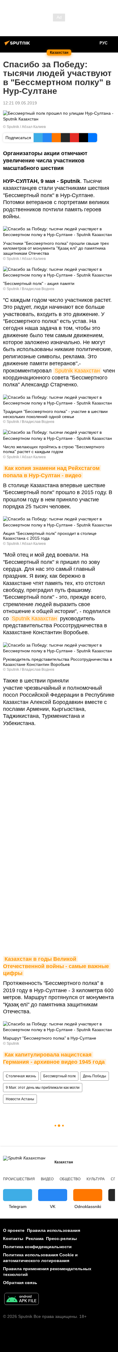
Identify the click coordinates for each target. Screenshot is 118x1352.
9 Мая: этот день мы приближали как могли (43, 1087)
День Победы (94, 1076)
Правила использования (53, 1230)
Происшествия (19, 1179)
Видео (47, 1179)
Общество (70, 1179)
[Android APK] (21, 1299)
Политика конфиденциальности (37, 1246)
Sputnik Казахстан (77, 371)
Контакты (13, 1238)
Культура (96, 1179)
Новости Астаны (20, 1099)
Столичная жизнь (21, 1076)
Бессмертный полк (59, 1076)
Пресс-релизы (61, 1238)
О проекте (14, 1230)
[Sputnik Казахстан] (18, 45)
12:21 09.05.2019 (20, 103)
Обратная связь (20, 1282)
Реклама (35, 1238)
